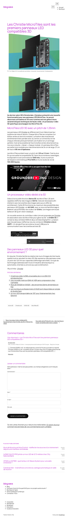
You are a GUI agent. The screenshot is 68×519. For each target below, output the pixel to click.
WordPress (62, 515)
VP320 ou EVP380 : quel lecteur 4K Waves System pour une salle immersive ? (27, 462)
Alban (13, 71)
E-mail (9, 399)
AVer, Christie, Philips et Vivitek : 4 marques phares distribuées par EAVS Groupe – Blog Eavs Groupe (33, 344)
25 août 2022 (11, 342)
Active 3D (10, 305)
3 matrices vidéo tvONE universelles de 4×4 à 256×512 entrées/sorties (31, 277)
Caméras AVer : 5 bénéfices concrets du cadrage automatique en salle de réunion (29, 468)
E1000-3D (26, 305)
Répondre (10, 354)
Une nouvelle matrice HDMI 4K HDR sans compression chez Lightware (33, 281)
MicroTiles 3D (35, 305)
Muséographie (49, 71)
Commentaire (11, 371)
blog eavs (8, 6)
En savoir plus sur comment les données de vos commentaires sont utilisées (33, 426)
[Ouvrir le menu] (53, 7)
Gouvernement (41, 71)
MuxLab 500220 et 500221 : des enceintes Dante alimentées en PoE (34, 286)
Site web (9, 407)
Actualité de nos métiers (24, 71)
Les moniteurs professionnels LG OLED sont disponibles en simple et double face (35, 290)
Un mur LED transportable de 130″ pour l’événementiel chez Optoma (33, 294)
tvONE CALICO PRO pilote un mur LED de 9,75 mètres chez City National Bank (26, 455)
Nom (9, 392)
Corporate (33, 71)
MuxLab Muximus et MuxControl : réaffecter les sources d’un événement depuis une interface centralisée (30, 448)
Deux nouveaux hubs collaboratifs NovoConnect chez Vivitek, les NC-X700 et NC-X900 (18, 322)
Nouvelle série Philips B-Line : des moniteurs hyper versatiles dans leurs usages (50, 322)
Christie (37, 115)
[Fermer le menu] (57, 3)
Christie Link (18, 305)
